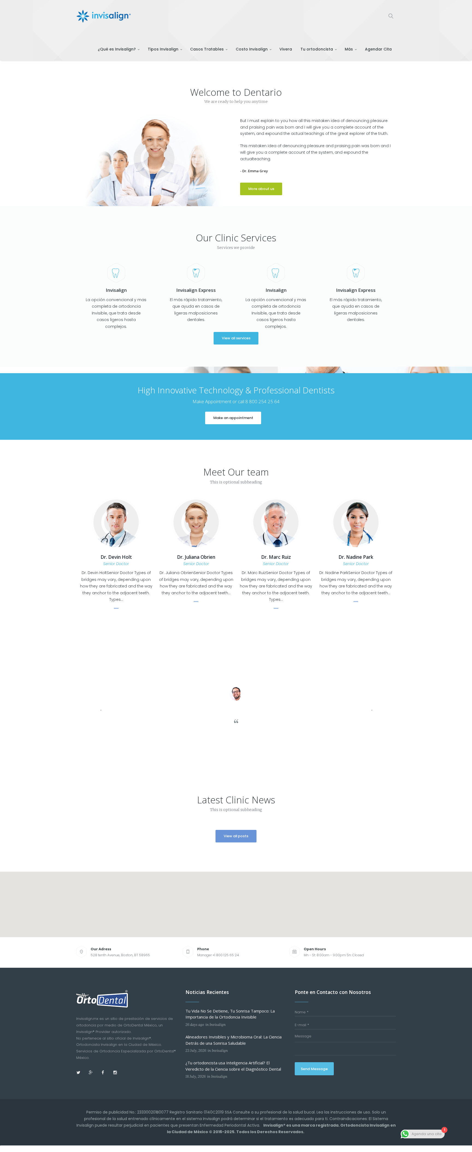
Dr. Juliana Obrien (196, 557)
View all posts (236, 836)
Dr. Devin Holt (116, 557)
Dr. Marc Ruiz (276, 557)
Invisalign (116, 290)
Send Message (314, 1068)
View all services (236, 338)
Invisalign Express (196, 290)
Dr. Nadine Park (355, 557)
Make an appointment (233, 417)
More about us (261, 188)
